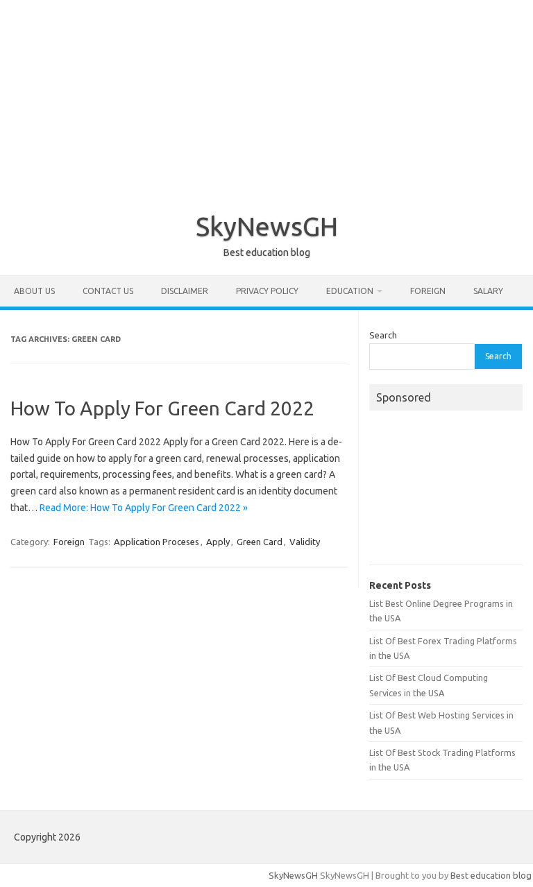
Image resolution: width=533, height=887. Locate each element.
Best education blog (491, 875)
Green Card (259, 541)
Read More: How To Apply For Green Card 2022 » (144, 507)
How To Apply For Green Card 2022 (162, 408)
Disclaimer (184, 290)
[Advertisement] (266, 97)
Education (349, 290)
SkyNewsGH (267, 226)
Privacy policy (267, 290)
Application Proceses (156, 541)
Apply (218, 541)
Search (383, 335)
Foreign (428, 290)
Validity (304, 541)
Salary (488, 290)
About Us (34, 290)
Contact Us (108, 290)
